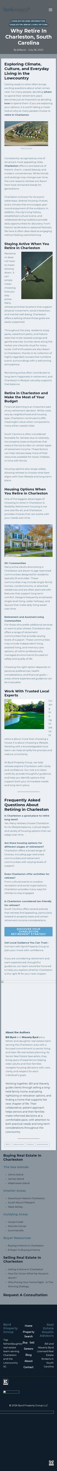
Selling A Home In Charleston (25, 1269)
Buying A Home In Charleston (26, 1245)
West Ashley (15, 1206)
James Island (16, 1178)
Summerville (16, 1230)
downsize (19, 1144)
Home (28, 1326)
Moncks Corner (17, 1226)
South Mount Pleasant (21, 1202)
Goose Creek (15, 1222)
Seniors (28, 1349)
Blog (28, 1355)
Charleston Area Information (28, 21)
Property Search (28, 1334)
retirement (42, 1144)
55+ (8, 1144)
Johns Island (15, 1174)
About (28, 1361)
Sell (32, 1342)
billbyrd (21, 50)
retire (30, 1144)
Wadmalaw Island (19, 1183)
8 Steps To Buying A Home (24, 1250)
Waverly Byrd (30, 1037)
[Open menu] (50, 10)
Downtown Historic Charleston (26, 1198)
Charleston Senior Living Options (28, 25)
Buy (25, 1342)
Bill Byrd (11, 1037)
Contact (28, 1367)
